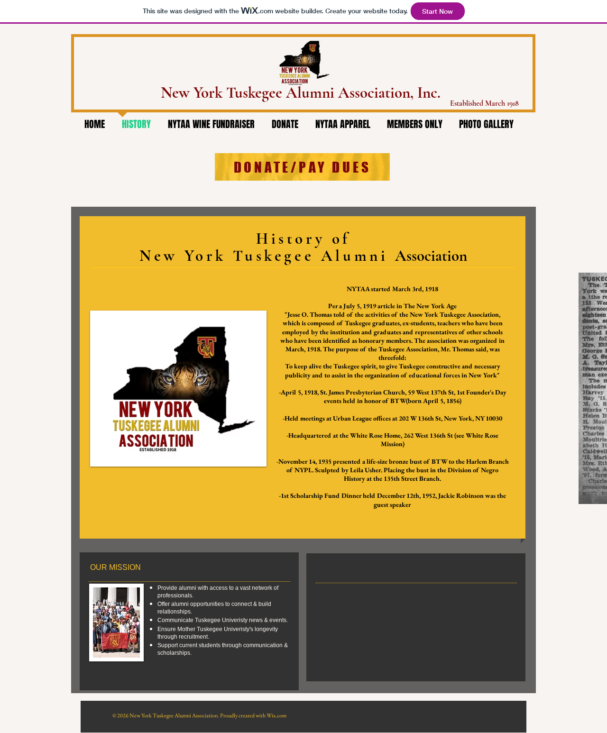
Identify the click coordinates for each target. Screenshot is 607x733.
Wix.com (276, 715)
